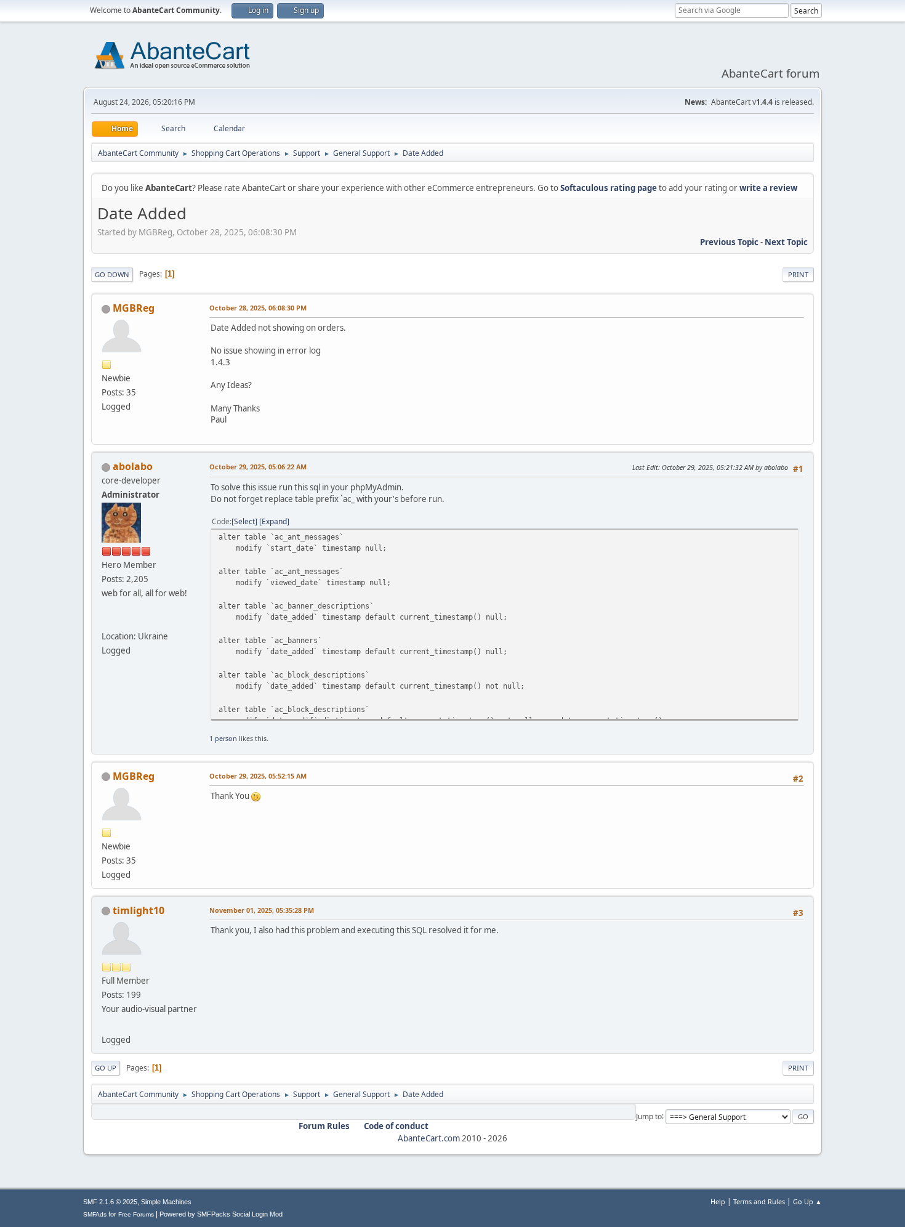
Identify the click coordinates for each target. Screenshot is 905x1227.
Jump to (649, 1116)
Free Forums (136, 1214)
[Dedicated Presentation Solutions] (106, 1025)
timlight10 (138, 910)
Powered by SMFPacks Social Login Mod (221, 1214)
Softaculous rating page (608, 187)
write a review (768, 187)
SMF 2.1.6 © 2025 (110, 1201)
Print (798, 274)
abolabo (133, 466)
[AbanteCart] (106, 621)
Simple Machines (166, 1201)
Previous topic (729, 242)
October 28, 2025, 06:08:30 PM (258, 307)
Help (717, 1201)
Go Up (105, 1067)
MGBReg (134, 308)
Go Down (112, 274)
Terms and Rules (759, 1201)
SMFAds (95, 1214)
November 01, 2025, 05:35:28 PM (261, 910)
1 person (223, 738)
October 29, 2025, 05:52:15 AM (258, 775)
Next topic (786, 242)
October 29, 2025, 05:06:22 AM (258, 466)
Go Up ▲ (807, 1201)
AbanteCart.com (429, 1138)
